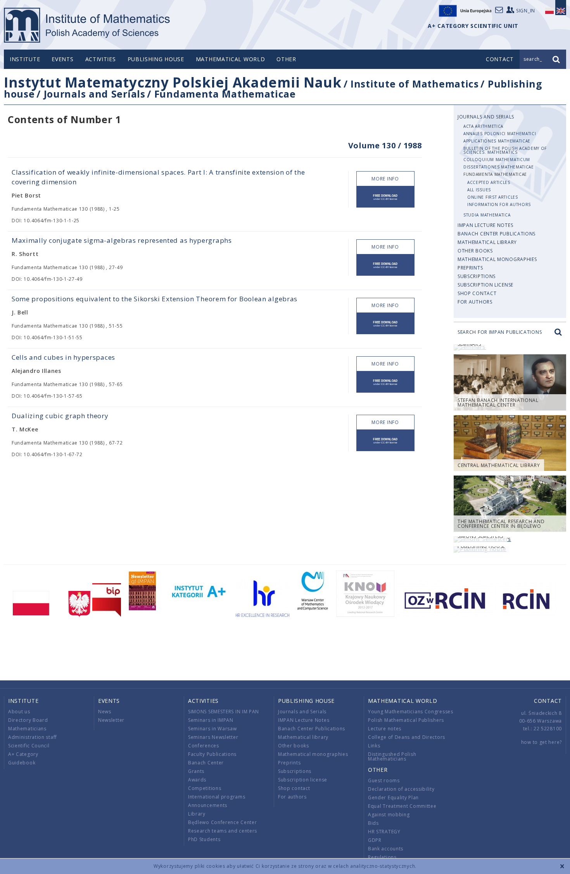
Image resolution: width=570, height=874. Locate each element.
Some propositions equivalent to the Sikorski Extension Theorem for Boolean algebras (154, 298)
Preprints (470, 267)
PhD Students (204, 839)
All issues (479, 189)
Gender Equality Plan (393, 797)
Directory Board (28, 720)
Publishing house (156, 59)
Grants (196, 771)
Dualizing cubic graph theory (60, 415)
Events (62, 59)
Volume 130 (372, 145)
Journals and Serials (94, 93)
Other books (475, 250)
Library (197, 813)
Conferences (203, 745)
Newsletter (111, 720)
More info (385, 178)
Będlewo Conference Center (222, 822)
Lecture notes (384, 728)
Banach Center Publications (496, 233)
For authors (475, 302)
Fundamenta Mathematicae (225, 93)
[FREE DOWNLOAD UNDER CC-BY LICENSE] (385, 197)
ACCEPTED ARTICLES (488, 182)
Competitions (204, 788)
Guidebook (21, 762)
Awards (197, 779)
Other (286, 59)
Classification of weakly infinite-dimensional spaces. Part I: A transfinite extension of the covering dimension (158, 177)
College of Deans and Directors (406, 737)
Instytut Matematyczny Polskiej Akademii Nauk (173, 82)
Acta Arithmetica (483, 126)
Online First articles (492, 197)
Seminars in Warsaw (212, 728)
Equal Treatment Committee (402, 806)
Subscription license (485, 285)
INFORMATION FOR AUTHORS (499, 204)
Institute (25, 59)
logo (87, 25)
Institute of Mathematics (415, 83)
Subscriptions (477, 276)
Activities (100, 59)
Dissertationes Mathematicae (498, 167)
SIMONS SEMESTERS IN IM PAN (223, 711)
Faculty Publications (212, 754)
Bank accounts (385, 848)
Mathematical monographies (497, 259)
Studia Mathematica (487, 215)
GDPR (375, 840)
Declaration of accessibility (401, 789)
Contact (548, 700)
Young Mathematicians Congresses (410, 711)
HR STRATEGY (384, 831)
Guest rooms (384, 780)
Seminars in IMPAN (210, 720)
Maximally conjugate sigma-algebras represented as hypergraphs (122, 240)
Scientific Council (29, 745)
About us (19, 711)
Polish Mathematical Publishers (406, 720)
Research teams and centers (222, 831)
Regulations (382, 857)
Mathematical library (487, 242)
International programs (216, 796)
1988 (413, 145)
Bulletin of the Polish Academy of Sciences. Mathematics (505, 150)
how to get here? (541, 742)
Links (374, 745)
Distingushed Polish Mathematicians (392, 756)
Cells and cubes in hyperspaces (63, 357)
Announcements (207, 805)
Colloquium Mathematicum (496, 159)
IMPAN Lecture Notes (485, 225)
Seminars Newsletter (213, 737)
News (104, 711)
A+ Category (23, 754)
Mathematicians (27, 728)
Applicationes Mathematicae (496, 141)
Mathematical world (230, 59)
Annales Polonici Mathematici (499, 133)
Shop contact (477, 293)
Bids (373, 823)
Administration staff (32, 737)
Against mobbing (389, 814)
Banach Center (206, 762)
